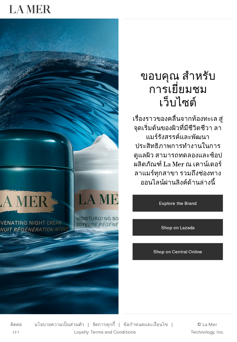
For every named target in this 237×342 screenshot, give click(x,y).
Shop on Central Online (177, 251)
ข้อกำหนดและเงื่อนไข (145, 324)
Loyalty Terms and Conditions (105, 331)
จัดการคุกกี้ (103, 324)
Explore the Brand (178, 202)
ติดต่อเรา (16, 328)
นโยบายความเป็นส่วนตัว (59, 324)
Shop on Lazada (178, 227)
